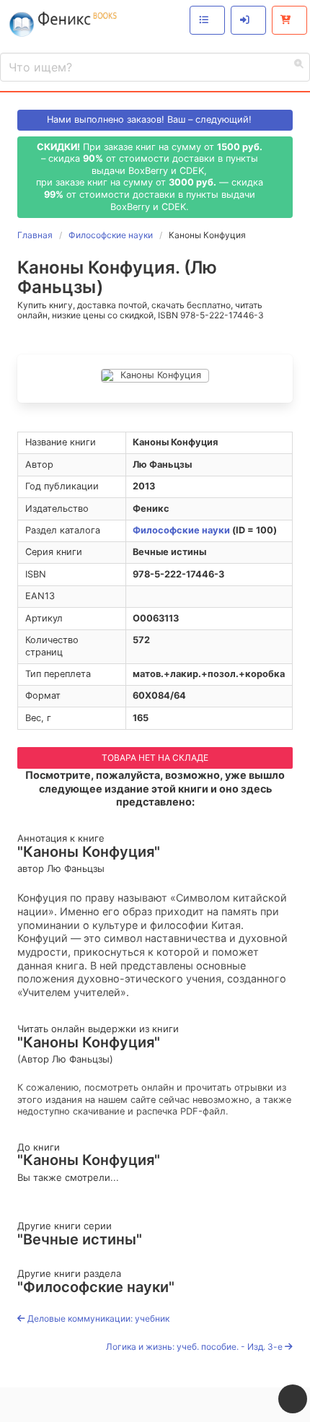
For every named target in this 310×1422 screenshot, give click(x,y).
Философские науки (181, 530)
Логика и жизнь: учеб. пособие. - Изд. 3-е (195, 1346)
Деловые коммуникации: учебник (97, 1318)
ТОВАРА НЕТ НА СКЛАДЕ (155, 757)
